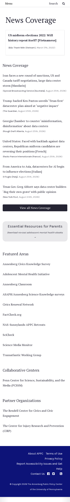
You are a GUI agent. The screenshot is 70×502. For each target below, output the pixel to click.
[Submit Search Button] (63, 3)
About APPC (35, 453)
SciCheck (8, 335)
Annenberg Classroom (17, 284)
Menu (8, 3)
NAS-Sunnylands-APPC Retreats (24, 325)
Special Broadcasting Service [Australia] (24, 90)
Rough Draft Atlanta (13, 131)
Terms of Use (54, 453)
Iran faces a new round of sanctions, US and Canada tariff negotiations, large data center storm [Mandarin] (32, 80)
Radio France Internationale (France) (22, 156)
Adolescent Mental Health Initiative (26, 274)
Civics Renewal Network (18, 304)
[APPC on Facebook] (48, 473)
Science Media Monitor (17, 345)
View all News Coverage (35, 208)
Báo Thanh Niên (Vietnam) (22, 47)
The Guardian (10, 111)
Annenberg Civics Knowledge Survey (26, 264)
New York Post (10, 197)
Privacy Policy (53, 458)
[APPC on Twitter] (53, 473)
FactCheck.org (12, 315)
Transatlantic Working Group (22, 355)
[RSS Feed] (61, 473)
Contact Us (38, 473)
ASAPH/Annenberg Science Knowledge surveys (33, 294)
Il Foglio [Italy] (10, 176)
